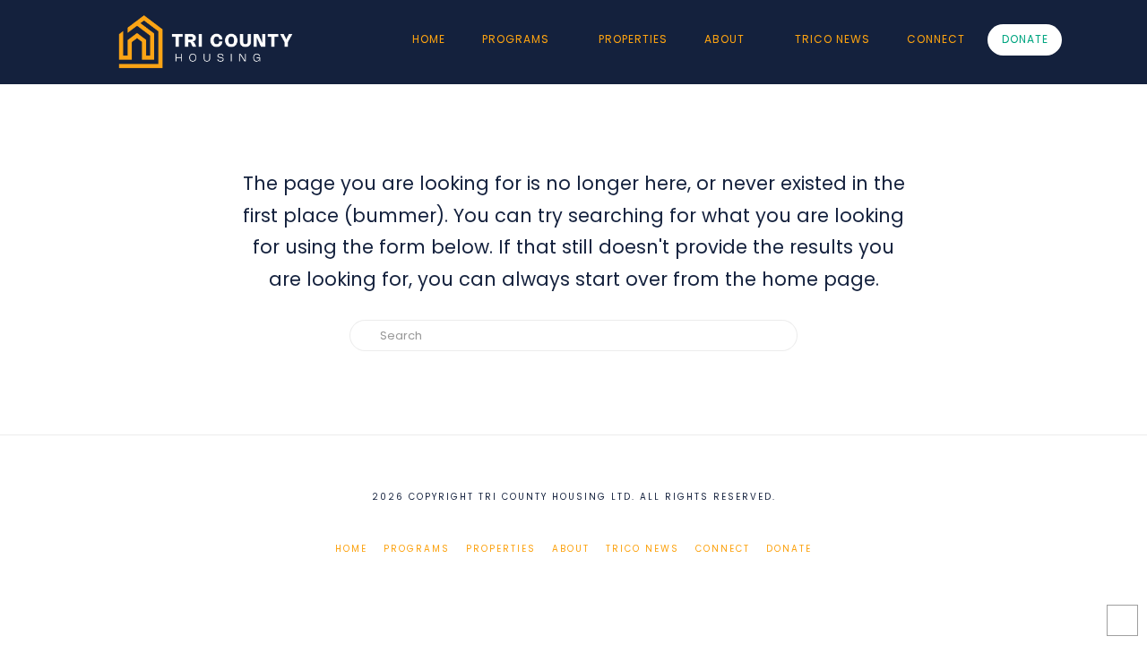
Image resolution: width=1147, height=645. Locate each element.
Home (351, 549)
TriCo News (642, 549)
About (571, 549)
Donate (789, 549)
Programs (417, 549)
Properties (501, 549)
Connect (722, 549)
